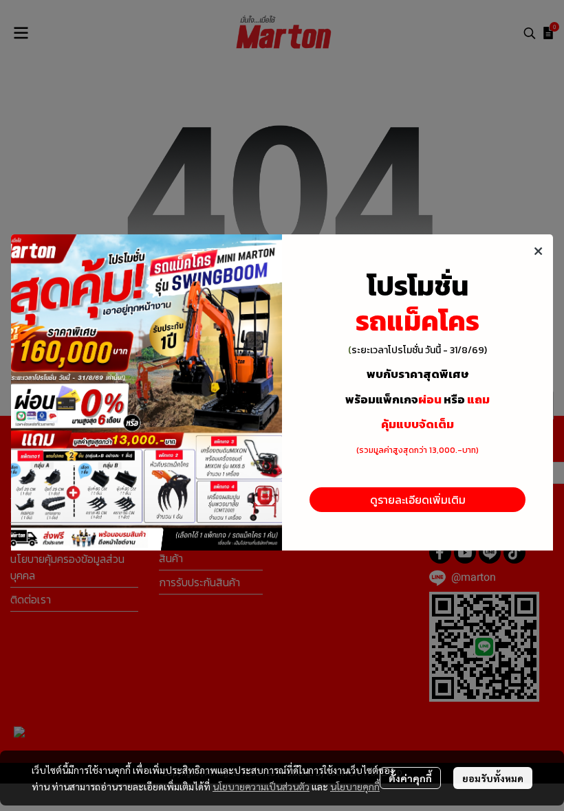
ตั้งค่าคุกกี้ (410, 778)
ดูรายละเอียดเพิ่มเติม (418, 499)
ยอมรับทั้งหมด (492, 778)
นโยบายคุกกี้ (355, 786)
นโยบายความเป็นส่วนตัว (261, 786)
